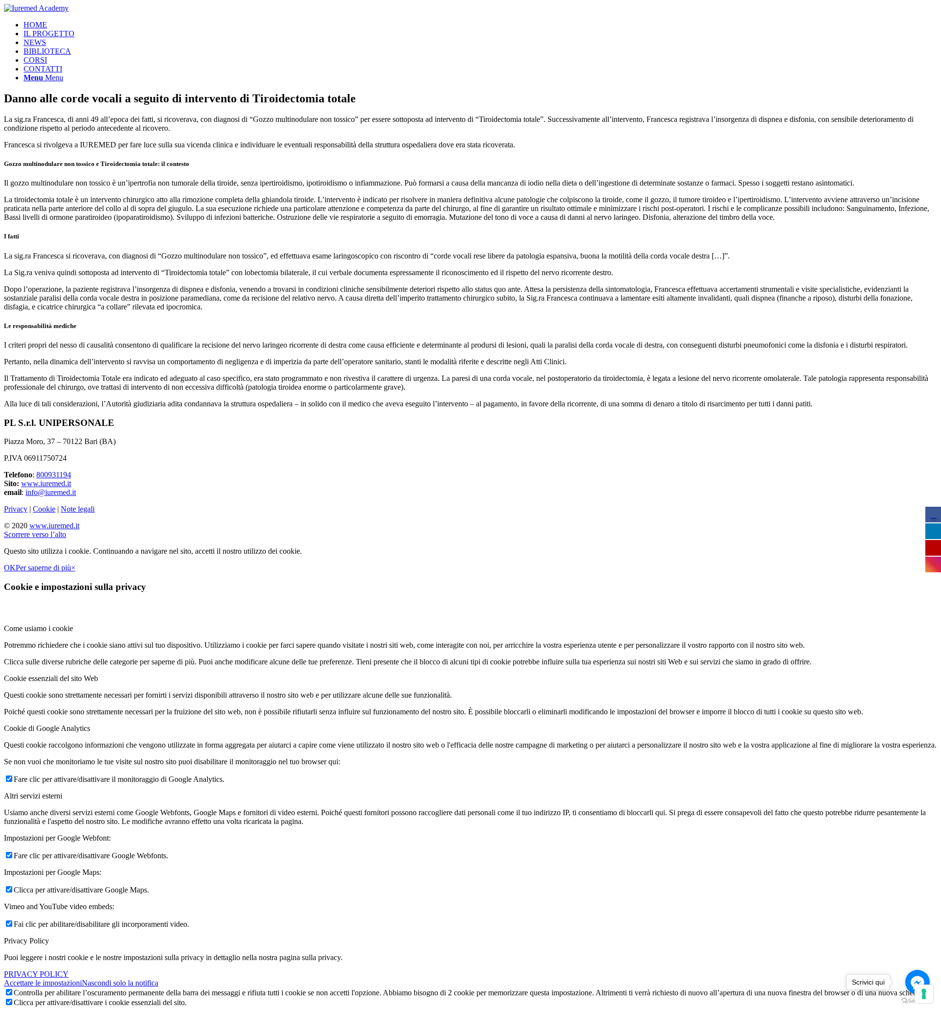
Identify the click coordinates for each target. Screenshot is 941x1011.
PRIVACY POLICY (36, 974)
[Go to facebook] (917, 982)
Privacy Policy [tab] (26, 941)
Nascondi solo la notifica (120, 983)
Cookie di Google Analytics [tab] (47, 728)
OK (10, 568)
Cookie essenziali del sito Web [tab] (51, 678)
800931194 (53, 474)
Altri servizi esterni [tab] (33, 796)
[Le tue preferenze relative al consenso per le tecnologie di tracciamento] (924, 994)
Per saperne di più (43, 568)
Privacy (15, 509)
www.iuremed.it (46, 483)
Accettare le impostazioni (43, 983)
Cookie (44, 509)
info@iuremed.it (50, 492)
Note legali (78, 509)
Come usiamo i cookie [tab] (38, 628)
